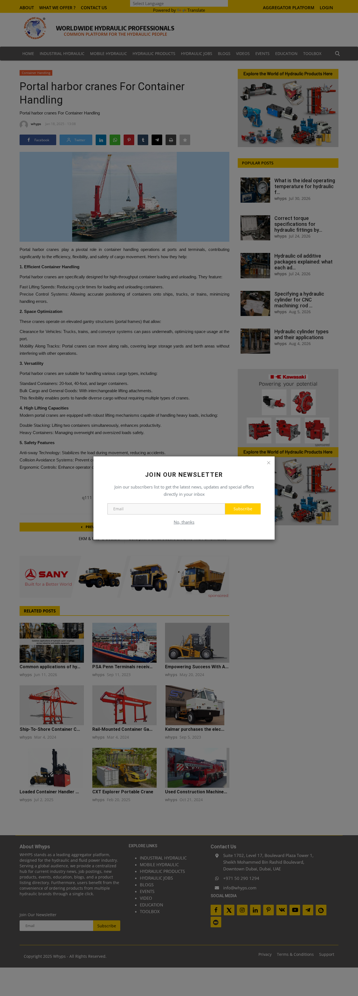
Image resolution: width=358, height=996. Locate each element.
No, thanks (184, 522)
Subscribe (243, 508)
